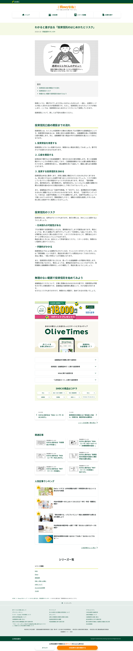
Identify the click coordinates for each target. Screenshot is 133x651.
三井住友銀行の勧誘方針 (92, 612)
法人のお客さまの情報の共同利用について (59, 612)
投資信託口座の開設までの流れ (49, 88)
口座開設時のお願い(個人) (92, 617)
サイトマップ (52, 610)
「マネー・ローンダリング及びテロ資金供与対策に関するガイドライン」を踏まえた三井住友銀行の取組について (29, 624)
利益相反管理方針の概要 (55, 619)
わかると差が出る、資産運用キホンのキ (39, 598)
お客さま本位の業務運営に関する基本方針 (22, 621)
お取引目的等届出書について (19, 617)
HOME (13, 598)
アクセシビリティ (90, 610)
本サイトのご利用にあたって (19, 610)
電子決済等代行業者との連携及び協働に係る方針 (98, 621)
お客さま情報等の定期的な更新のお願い (59, 617)
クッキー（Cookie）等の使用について (21, 614)
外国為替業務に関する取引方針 (56, 621)
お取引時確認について (91, 614)
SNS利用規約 (89, 624)
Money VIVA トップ (22, 598)
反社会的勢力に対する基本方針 (93, 619)
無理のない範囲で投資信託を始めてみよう (53, 94)
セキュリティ (52, 614)
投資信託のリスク (45, 91)
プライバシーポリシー (17, 612)
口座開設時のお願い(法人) (18, 619)
